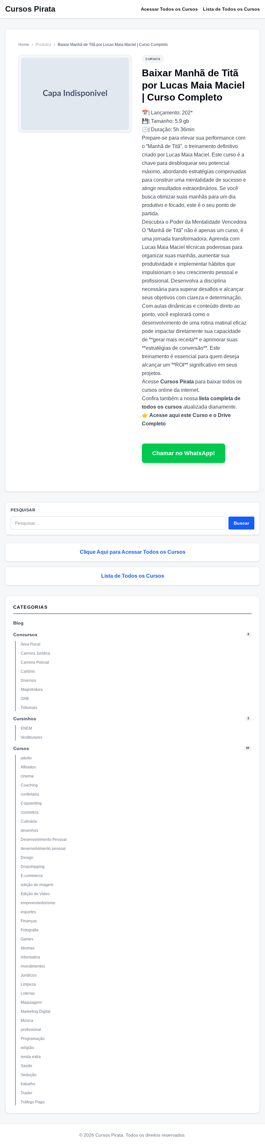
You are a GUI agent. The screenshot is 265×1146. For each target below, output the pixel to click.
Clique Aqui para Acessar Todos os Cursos (133, 552)
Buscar (241, 523)
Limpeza (28, 984)
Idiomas (28, 948)
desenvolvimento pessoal (43, 848)
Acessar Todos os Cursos (169, 9)
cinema (27, 776)
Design (27, 857)
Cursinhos (24, 718)
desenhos (29, 830)
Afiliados (28, 767)
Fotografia (29, 930)
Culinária (29, 821)
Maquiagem (31, 1002)
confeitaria (30, 794)
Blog (18, 623)
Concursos (25, 634)
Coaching (29, 785)
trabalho (28, 1084)
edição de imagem (37, 885)
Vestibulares (31, 737)
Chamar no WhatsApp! (183, 453)
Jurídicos (29, 975)
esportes (28, 912)
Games (27, 939)
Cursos (21, 748)
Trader (26, 1093)
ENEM (26, 728)
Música (27, 1020)
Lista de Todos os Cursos (231, 9)
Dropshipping (33, 866)
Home (23, 44)
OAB (25, 698)
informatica (30, 957)
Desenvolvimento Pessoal (44, 839)
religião (27, 1047)
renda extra (31, 1057)
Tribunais (29, 707)
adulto (26, 758)
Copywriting (31, 803)
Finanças (29, 921)
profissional (31, 1029)
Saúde (26, 1066)
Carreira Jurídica (35, 653)
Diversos (28, 680)
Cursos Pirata (30, 9)
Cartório (28, 671)
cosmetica (29, 812)
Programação (33, 1038)
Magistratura (32, 689)
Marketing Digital (35, 1011)
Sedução (29, 1075)
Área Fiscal (30, 644)
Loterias (28, 993)
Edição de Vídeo (35, 894)
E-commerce (32, 875)
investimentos (33, 966)
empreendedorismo (38, 903)
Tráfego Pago (33, 1102)
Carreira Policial (35, 662)
